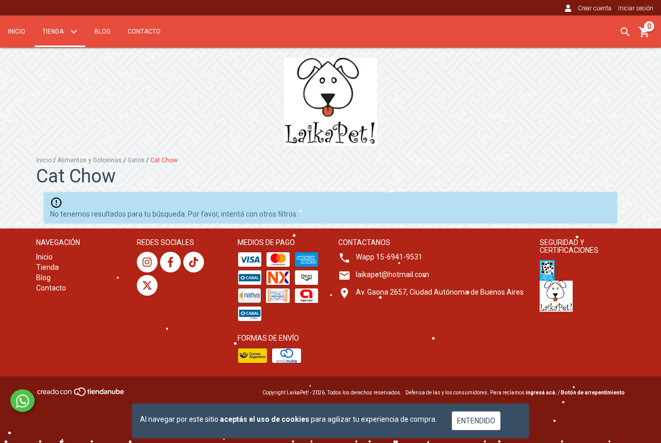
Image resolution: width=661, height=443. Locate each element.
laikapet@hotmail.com (392, 274)
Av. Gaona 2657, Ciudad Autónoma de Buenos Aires (440, 292)
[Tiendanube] (81, 395)
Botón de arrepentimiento (593, 392)
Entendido (476, 421)
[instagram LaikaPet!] (147, 262)
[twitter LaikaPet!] (147, 285)
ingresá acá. (541, 392)
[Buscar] (625, 32)
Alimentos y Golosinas (89, 160)
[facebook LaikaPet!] (170, 262)
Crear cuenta (594, 8)
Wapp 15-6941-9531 (389, 257)
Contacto (144, 31)
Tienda (53, 31)
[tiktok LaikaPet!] (193, 262)
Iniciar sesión (635, 8)
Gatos (136, 160)
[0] (644, 36)
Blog (103, 31)
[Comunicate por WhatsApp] (22, 400)
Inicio (16, 31)
